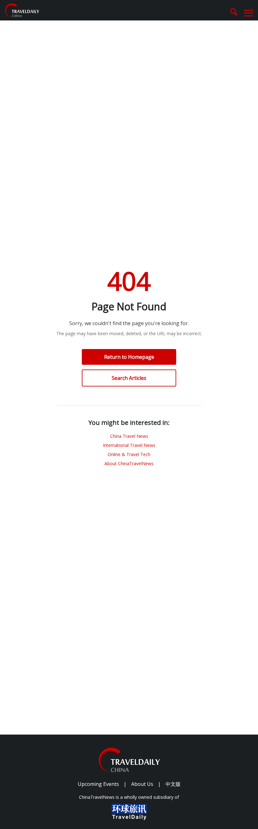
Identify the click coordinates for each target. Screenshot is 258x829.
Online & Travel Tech (129, 454)
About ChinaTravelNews (129, 463)
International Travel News (129, 445)
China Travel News (129, 436)
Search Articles (129, 378)
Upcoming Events (98, 784)
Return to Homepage (129, 356)
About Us (142, 784)
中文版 (173, 784)
